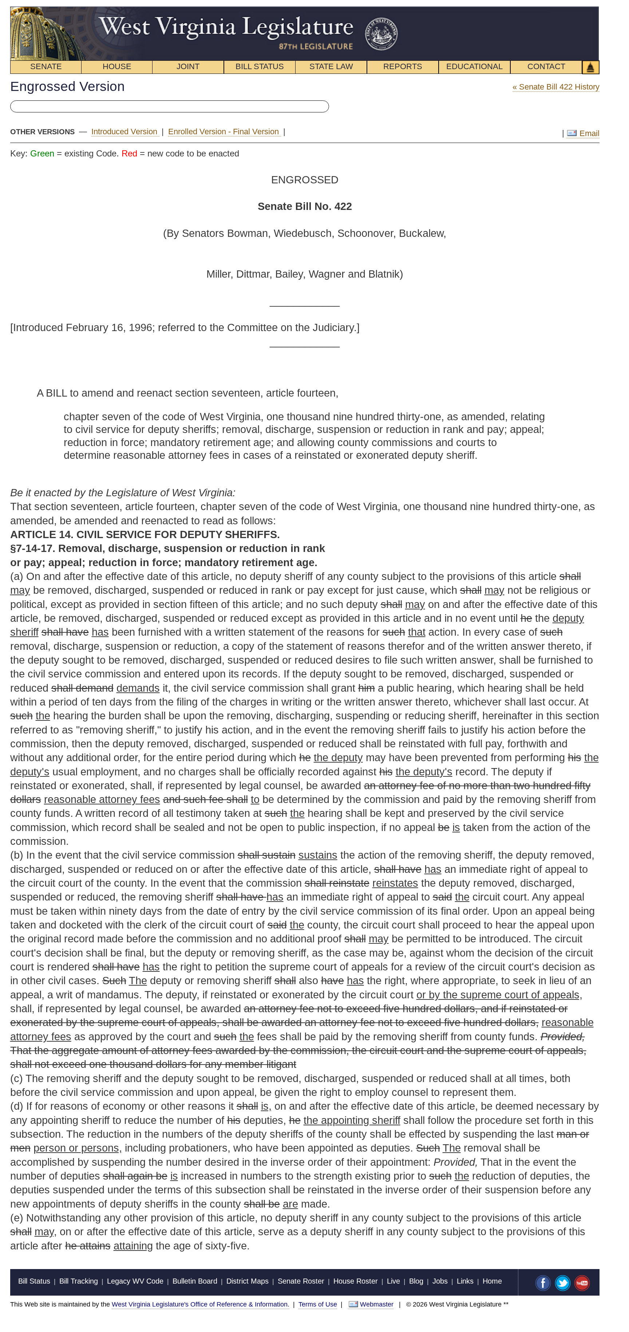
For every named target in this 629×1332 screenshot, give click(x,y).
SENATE (46, 66)
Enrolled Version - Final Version (224, 131)
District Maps (247, 1281)
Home (492, 1281)
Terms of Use (317, 1304)
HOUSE (117, 66)
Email (588, 133)
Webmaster (376, 1304)
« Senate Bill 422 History (556, 86)
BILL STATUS (260, 66)
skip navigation (387, 10)
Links (465, 1281)
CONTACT (546, 66)
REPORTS (402, 66)
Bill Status (34, 1281)
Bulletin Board (195, 1281)
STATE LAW (331, 66)
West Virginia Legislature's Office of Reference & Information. (200, 1304)
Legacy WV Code (135, 1281)
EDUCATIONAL (474, 66)
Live (393, 1281)
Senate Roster (301, 1281)
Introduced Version (125, 131)
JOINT (188, 66)
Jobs (440, 1281)
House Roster (355, 1281)
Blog (416, 1281)
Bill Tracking (78, 1281)
